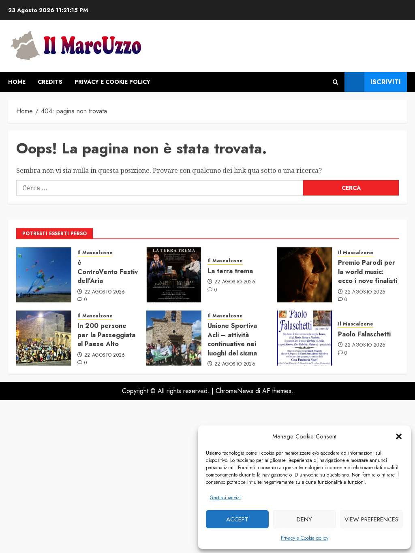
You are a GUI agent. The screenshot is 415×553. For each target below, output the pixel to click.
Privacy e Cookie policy (304, 538)
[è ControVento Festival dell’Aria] (43, 274)
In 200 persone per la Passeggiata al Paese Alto (106, 335)
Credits (50, 82)
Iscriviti (385, 82)
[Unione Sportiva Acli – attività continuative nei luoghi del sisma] (173, 338)
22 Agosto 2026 (104, 292)
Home (17, 82)
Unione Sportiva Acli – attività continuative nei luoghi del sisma (232, 339)
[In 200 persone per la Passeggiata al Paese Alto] (43, 338)
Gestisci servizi (225, 497)
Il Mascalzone (95, 252)
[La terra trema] (173, 274)
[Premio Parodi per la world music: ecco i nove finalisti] (304, 274)
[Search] (335, 82)
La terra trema (230, 271)
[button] (399, 436)
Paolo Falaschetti (364, 334)
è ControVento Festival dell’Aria (110, 271)
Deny (304, 519)
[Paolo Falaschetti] (304, 338)
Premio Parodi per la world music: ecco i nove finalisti (367, 271)
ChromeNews (234, 391)
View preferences (371, 519)
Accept (237, 519)
